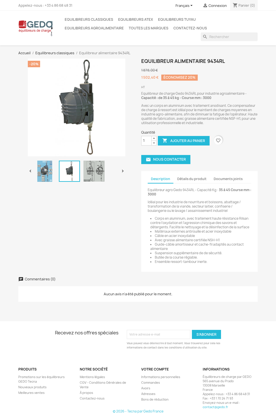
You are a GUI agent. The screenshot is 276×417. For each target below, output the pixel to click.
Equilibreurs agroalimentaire (94, 28)
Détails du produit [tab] (192, 179)
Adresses (148, 394)
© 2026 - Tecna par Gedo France (138, 411)
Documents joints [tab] (228, 179)
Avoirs (145, 388)
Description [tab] (160, 179)
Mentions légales (92, 377)
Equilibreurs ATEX (135, 19)
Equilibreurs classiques (89, 19)
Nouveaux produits (32, 387)
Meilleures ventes (31, 393)
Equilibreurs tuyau (177, 19)
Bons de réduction (155, 399)
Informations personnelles (160, 377)
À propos (86, 393)
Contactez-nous (190, 28)
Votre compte (155, 369)
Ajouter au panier (183, 140)
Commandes (150, 382)
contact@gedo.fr (215, 407)
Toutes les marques (148, 28)
